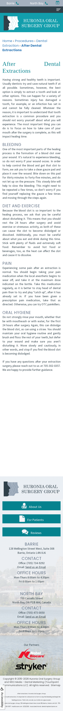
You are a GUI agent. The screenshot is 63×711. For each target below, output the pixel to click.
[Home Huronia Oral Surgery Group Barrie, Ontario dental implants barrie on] (31, 23)
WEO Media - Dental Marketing (26, 682)
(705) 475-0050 (36, 612)
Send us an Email (35, 567)
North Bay (37, 3)
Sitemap (55, 685)
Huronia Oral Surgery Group (44, 678)
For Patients (35, 520)
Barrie (11, 3)
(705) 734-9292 (36, 563)
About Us (34, 507)
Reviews (35, 533)
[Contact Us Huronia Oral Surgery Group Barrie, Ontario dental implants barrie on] (58, 3)
